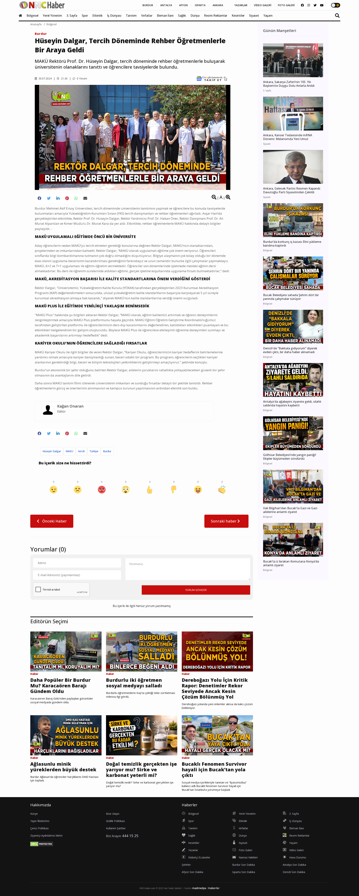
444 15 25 (130, 835)
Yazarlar (193, 850)
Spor (85, 15)
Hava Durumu (297, 857)
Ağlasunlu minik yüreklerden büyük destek (63, 766)
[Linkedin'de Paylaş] (57, 198)
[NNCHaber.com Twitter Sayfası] (315, 5)
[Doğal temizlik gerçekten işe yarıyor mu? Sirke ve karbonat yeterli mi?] (141, 735)
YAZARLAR (240, 5)
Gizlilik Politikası (115, 821)
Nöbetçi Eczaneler (199, 857)
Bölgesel (32, 15)
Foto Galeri (245, 850)
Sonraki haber (224, 521)
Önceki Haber (54, 521)
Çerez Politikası (39, 828)
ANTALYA (166, 5)
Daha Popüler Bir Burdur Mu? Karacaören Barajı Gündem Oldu (60, 685)
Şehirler (186, 864)
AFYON (183, 5)
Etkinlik (97, 15)
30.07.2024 (45, 78)
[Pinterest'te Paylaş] (67, 198)
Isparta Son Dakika (243, 872)
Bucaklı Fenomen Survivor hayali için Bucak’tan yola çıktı (214, 769)
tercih (81, 451)
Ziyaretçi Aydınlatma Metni (46, 835)
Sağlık (182, 15)
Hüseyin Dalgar (51, 451)
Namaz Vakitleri (248, 857)
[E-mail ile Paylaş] (85, 198)
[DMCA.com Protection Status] (41, 844)
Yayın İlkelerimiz (39, 821)
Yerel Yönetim (52, 15)
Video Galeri (296, 850)
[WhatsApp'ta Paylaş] (76, 198)
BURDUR (147, 5)
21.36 (63, 78)
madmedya (199, 888)
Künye (34, 813)
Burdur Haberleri (66, 229)
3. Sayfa (72, 15)
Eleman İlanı (165, 15)
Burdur (41, 33)
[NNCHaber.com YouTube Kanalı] (321, 5)
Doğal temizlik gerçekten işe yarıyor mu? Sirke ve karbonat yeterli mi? (141, 769)
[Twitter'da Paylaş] (48, 198)
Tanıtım (131, 15)
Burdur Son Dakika (243, 864)
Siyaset (254, 15)
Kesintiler (238, 15)
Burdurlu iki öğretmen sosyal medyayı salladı (134, 682)
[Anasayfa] (22, 15)
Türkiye (94, 451)
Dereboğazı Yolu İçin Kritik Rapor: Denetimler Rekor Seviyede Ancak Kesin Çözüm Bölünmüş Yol (215, 688)
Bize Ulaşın (112, 813)
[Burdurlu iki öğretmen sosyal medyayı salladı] (141, 651)
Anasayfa (36, 24)
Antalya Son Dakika (294, 864)
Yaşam (268, 15)
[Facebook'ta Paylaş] (39, 198)
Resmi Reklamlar (215, 15)
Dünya (195, 15)
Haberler (214, 888)
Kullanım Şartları (115, 828)
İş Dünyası (114, 15)
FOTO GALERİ (286, 5)
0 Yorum (81, 78)
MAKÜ (69, 451)
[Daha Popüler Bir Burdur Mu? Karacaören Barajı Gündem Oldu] (66, 651)
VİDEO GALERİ (262, 5)
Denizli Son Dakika (294, 872)
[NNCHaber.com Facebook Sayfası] (302, 5)
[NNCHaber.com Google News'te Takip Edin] (211, 78)
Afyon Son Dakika (192, 872)
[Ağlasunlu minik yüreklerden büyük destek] (66, 735)
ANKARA (218, 5)
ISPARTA (200, 5)
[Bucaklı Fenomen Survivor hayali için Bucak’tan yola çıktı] (217, 735)
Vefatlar (146, 15)
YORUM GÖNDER (196, 590)
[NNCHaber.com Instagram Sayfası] (308, 5)
